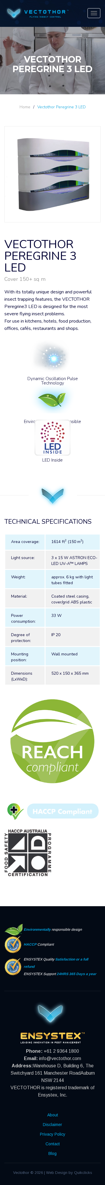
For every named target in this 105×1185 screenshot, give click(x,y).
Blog (52, 1153)
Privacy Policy (52, 1134)
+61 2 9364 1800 (61, 1051)
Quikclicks (83, 1172)
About (52, 1115)
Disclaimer (52, 1124)
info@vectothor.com (60, 1058)
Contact (53, 1144)
